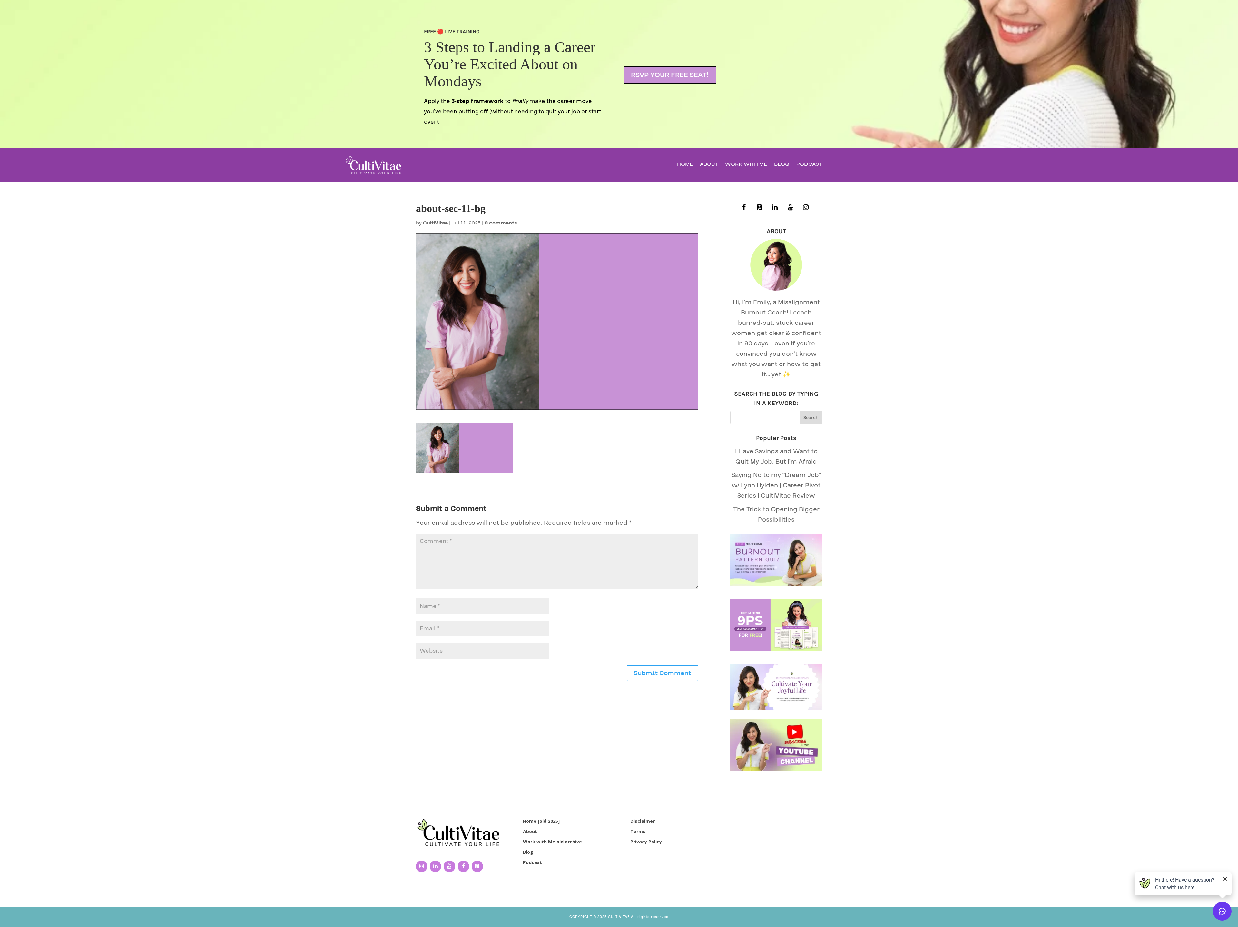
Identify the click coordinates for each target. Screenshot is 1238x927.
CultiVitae (435, 222)
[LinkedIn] (775, 207)
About (709, 165)
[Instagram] (806, 207)
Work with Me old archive (552, 842)
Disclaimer (642, 821)
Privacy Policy (646, 842)
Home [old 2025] (541, 821)
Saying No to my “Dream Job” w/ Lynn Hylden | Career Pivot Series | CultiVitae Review (776, 485)
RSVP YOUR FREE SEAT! (670, 75)
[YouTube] (790, 207)
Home (685, 165)
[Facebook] (744, 207)
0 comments (501, 222)
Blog (781, 165)
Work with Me (746, 165)
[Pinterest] (759, 207)
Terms (637, 831)
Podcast (809, 165)
